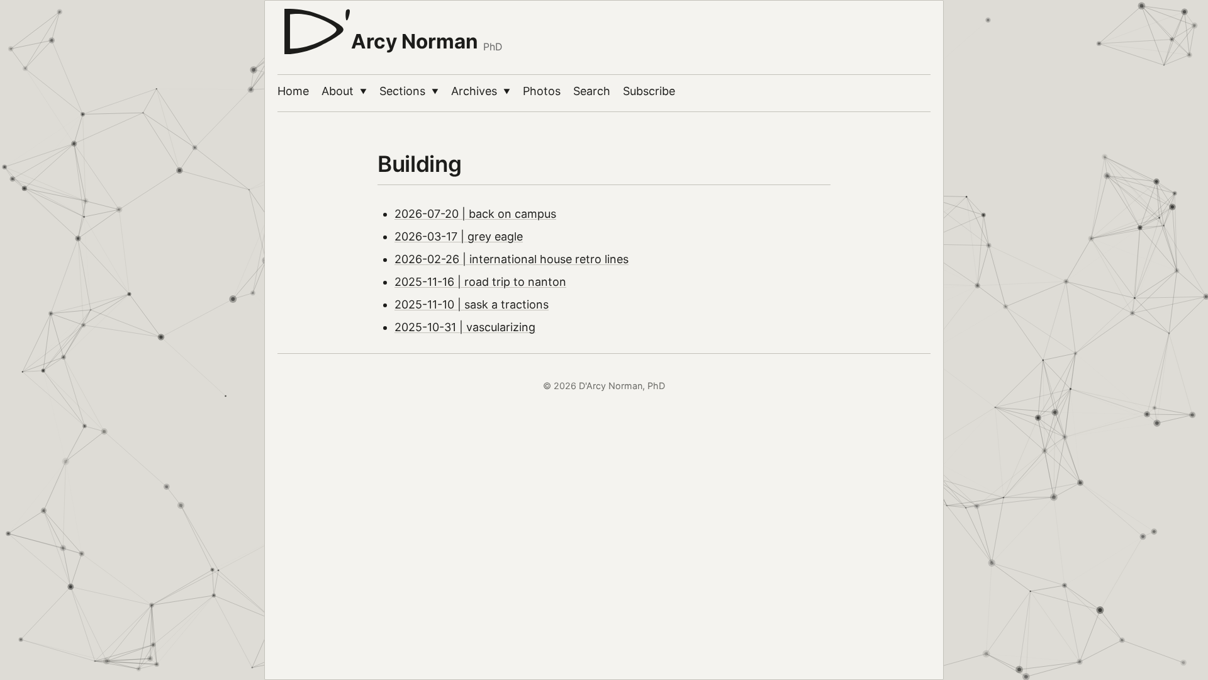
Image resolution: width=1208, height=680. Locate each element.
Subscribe (649, 91)
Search (591, 91)
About (344, 91)
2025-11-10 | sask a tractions (471, 304)
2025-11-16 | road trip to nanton (480, 281)
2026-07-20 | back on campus (475, 213)
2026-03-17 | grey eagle (458, 236)
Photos (542, 91)
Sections (409, 91)
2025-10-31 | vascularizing (464, 327)
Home (293, 91)
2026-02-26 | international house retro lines (511, 259)
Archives (480, 91)
